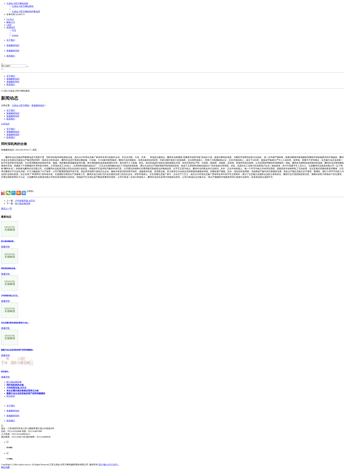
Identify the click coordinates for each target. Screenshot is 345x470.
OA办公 (10, 19)
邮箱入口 (10, 22)
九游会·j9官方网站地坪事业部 (26, 11)
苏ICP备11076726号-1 (108, 464)
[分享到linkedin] (24, 193)
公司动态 (5, 124)
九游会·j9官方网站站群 (17, 3)
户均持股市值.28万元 (25, 201)
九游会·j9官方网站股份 (23, 6)
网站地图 (5, 467)
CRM (8, 25)
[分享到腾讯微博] (13, 193)
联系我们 (10, 56)
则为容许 (10, 396)
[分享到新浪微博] (3, 193)
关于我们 (10, 40)
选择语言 (10, 27)
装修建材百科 (12, 51)
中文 (14, 30)
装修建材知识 (12, 45)
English (15, 35)
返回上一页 (6, 208)
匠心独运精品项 (22, 203)
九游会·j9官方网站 (20, 105)
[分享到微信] (8, 193)
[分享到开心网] (18, 193)
